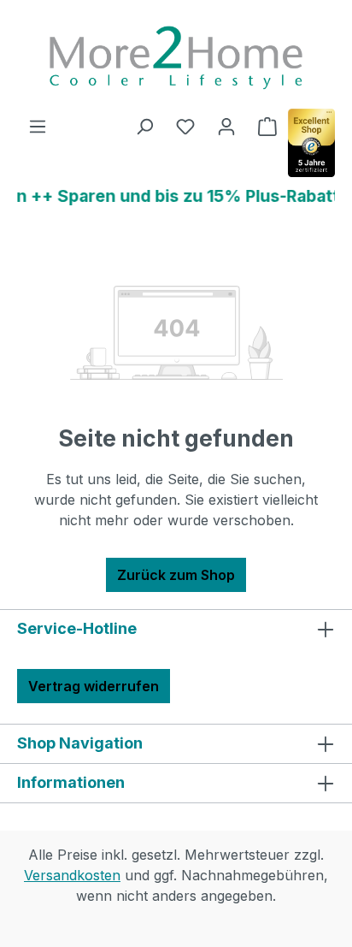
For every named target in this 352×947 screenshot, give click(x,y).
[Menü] (37, 126)
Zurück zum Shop (176, 574)
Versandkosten (72, 875)
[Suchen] (144, 126)
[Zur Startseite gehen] (176, 58)
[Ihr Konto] (226, 126)
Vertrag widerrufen (93, 686)
